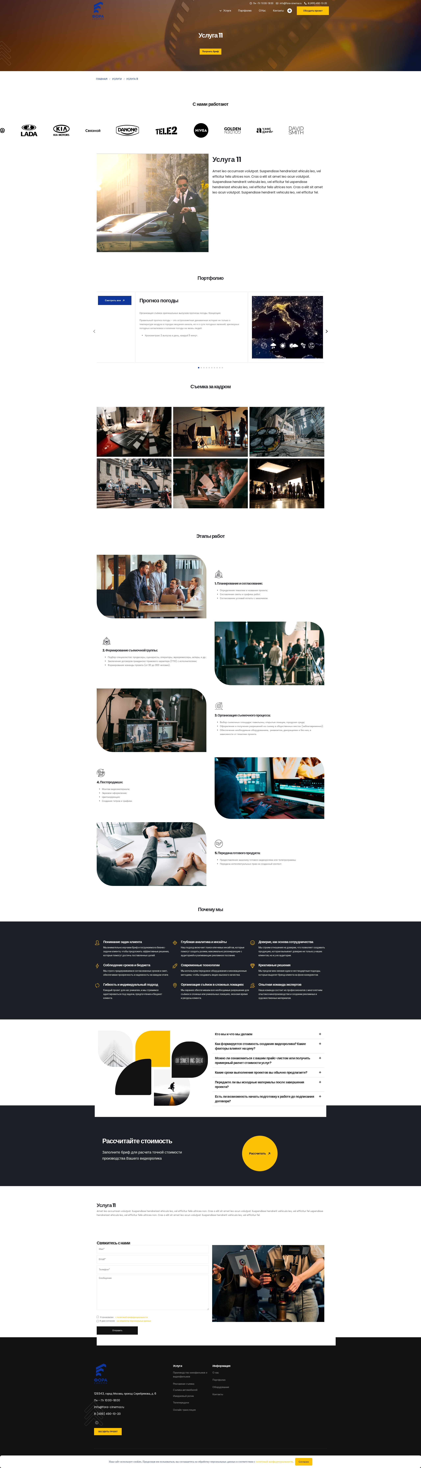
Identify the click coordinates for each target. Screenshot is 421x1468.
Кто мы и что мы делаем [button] (233, 1034)
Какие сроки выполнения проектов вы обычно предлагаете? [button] (261, 1072)
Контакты (278, 11)
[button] (198, 367)
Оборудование (220, 1387)
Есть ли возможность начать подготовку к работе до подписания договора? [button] (264, 1098)
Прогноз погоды (158, 300)
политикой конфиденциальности (274, 1461)
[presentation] (94, 331)
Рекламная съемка (184, 1384)
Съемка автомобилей (185, 1390)
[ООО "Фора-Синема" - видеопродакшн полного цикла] (101, 11)
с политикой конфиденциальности (131, 1317)
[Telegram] (289, 10)
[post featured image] (287, 327)
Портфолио (245, 11)
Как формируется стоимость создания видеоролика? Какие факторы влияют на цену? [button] (260, 1046)
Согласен (304, 1461)
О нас (262, 11)
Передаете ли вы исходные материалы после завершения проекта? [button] (259, 1084)
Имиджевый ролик (183, 1396)
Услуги (227, 11)
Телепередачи (181, 1402)
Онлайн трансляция (184, 1410)
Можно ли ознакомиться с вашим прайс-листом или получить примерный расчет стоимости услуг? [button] (262, 1060)
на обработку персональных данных (134, 1320)
